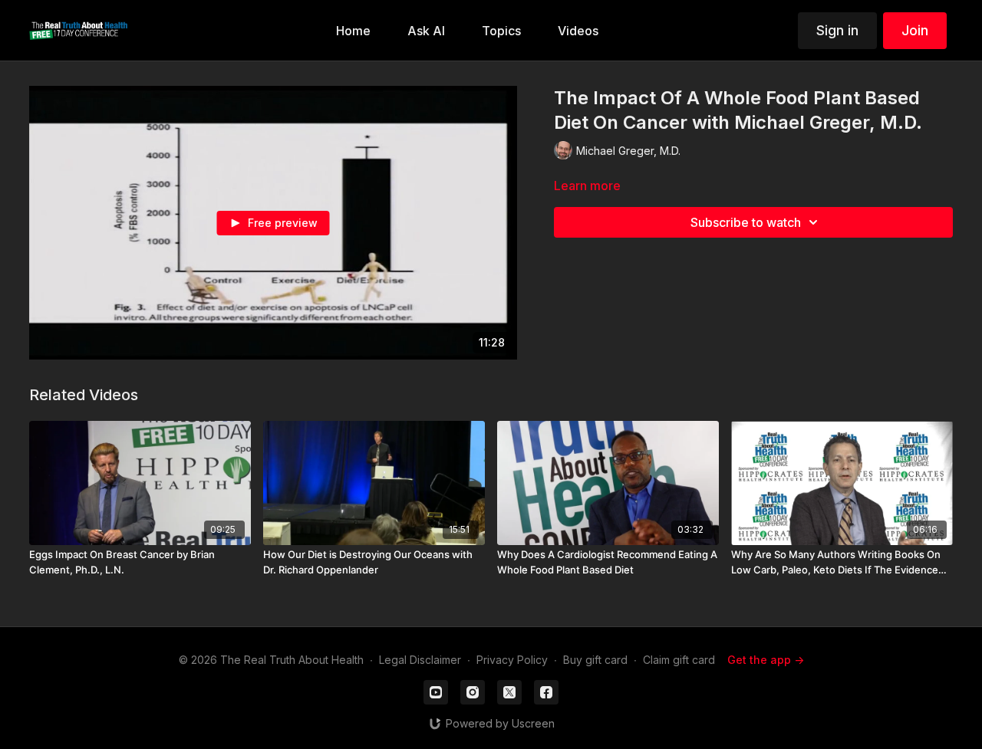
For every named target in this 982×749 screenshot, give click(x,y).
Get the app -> (765, 659)
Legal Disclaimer (420, 659)
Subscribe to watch (745, 222)
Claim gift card (679, 659)
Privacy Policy (512, 659)
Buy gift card (595, 659)
